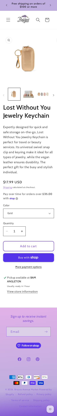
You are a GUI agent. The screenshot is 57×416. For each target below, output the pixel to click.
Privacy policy (44, 394)
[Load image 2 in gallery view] (28, 94)
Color (6, 205)
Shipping (7, 187)
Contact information (30, 406)
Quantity (8, 223)
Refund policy (25, 394)
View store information (22, 291)
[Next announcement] (50, 5)
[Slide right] (53, 95)
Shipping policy (41, 400)
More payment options (28, 266)
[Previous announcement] (6, 5)
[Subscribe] (46, 332)
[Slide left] (3, 95)
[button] (8, 19)
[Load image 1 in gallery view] (14, 94)
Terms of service (20, 400)
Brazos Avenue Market (26, 389)
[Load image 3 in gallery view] (43, 94)
